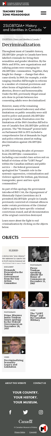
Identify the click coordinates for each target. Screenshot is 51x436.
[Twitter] (25, 412)
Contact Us (39, 383)
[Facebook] (10, 412)
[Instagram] (41, 412)
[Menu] (43, 13)
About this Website (15, 383)
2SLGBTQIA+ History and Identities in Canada (20, 39)
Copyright (33, 432)
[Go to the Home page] (16, 3)
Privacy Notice (20, 432)
